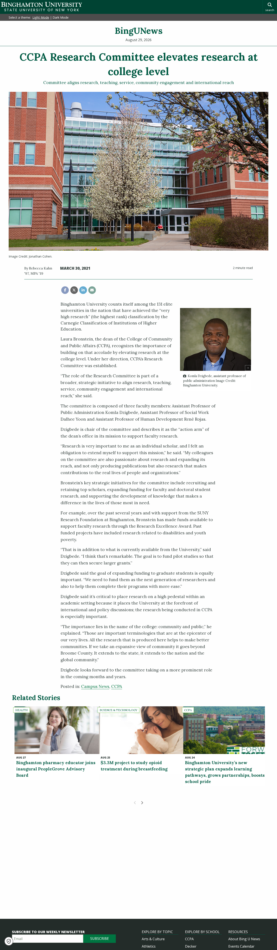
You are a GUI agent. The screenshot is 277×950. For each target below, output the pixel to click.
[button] (8, 941)
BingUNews (139, 30)
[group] (215, 349)
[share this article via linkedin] (83, 290)
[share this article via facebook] (65, 290)
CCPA (116, 686)
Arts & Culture (153, 939)
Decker (190, 946)
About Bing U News (244, 939)
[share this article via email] (92, 290)
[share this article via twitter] (74, 290)
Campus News (95, 686)
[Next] (141, 802)
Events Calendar (241, 946)
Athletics (149, 946)
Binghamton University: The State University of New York (41, 6)
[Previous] (135, 802)
